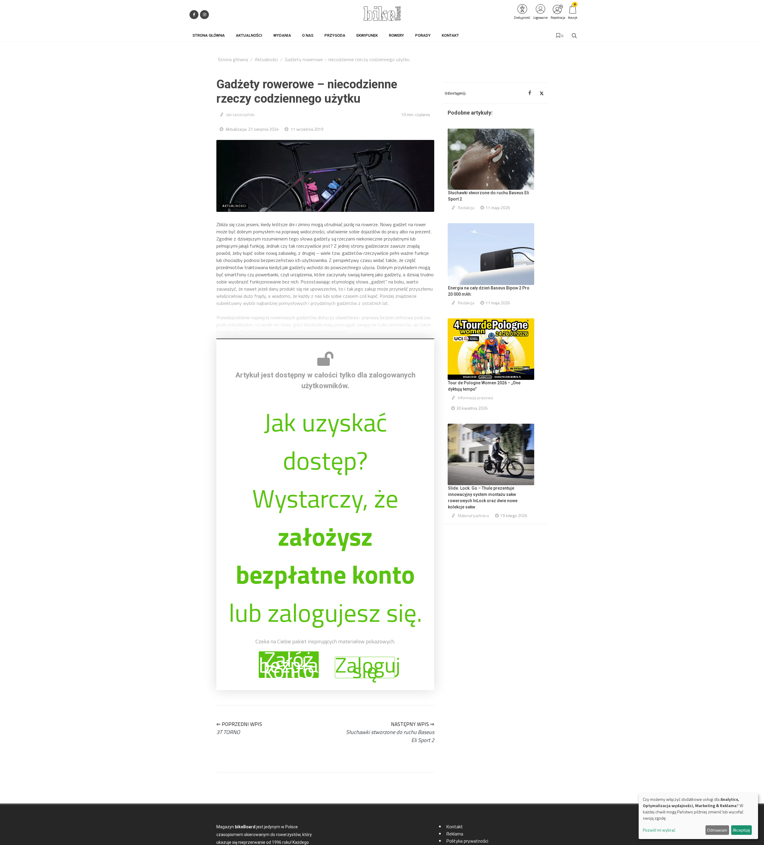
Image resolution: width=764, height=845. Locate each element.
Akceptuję (741, 830)
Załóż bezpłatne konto (289, 664)
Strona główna (233, 59)
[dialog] (698, 816)
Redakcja (466, 207)
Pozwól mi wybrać (659, 830)
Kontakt (454, 826)
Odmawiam (717, 830)
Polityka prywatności (467, 840)
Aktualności (266, 59)
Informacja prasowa (475, 397)
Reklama (454, 833)
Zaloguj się (365, 667)
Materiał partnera (473, 515)
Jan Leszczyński (240, 114)
